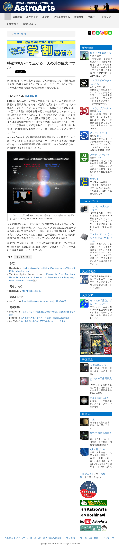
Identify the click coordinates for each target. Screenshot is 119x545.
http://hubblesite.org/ (31, 290)
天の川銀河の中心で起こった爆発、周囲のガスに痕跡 (44, 317)
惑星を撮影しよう (99, 397)
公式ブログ (12, 24)
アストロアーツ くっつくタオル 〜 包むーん (101, 238)
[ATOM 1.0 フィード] (106, 32)
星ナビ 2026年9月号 (100, 53)
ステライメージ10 (99, 154)
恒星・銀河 (20, 33)
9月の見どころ (97, 449)
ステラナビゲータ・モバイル (101, 82)
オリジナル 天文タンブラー (101, 208)
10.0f (99, 157)
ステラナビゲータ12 (100, 108)
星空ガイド (32, 16)
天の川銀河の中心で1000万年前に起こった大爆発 (43, 320)
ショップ (106, 16)
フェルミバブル (23, 256)
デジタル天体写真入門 (101, 380)
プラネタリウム (62, 16)
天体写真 (17, 16)
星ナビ (45, 16)
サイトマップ (107, 538)
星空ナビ (94, 179)
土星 (92, 419)
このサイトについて (14, 538)
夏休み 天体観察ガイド (101, 434)
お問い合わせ (30, 24)
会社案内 (93, 538)
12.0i (99, 111)
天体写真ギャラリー (100, 365)
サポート (92, 16)
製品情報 (79, 16)
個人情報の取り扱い (53, 538)
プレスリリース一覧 (76, 538)
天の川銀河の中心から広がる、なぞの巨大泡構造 (44, 301)
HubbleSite (31, 95)
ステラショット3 (99, 132)
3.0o (99, 135)
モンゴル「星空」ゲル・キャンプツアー (101, 302)
